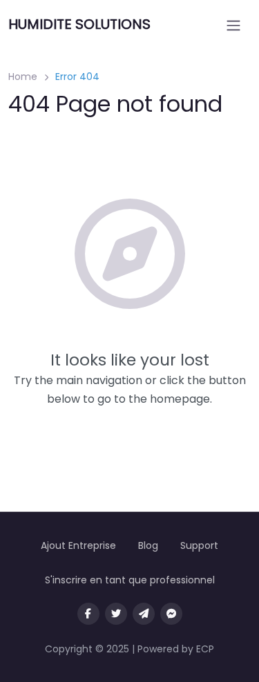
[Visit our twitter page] (116, 614)
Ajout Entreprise (78, 545)
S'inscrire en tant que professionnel (130, 580)
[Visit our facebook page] (88, 614)
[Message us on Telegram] (144, 614)
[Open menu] (233, 25)
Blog (148, 545)
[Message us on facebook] (171, 614)
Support (199, 545)
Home (22, 76)
